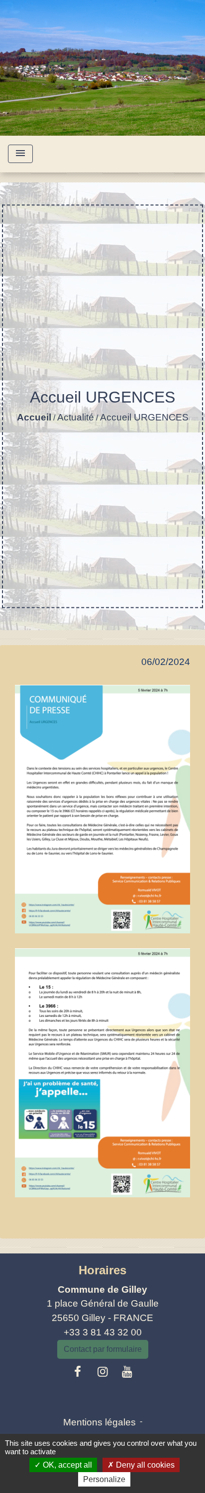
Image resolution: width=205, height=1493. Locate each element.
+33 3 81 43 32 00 (103, 1332)
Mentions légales (99, 1422)
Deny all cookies (144, 1465)
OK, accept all (66, 1465)
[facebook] (78, 1371)
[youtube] (127, 1371)
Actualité (75, 417)
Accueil (34, 417)
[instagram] (102, 1371)
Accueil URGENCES (144, 417)
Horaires (102, 1270)
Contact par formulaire (103, 1349)
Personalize (104, 1479)
